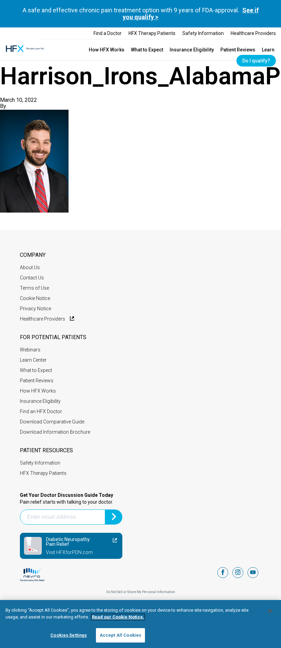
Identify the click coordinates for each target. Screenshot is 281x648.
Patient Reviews (237, 49)
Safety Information (203, 33)
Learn (268, 49)
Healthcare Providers (253, 33)
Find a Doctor (108, 33)
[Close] (270, 611)
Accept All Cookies (120, 635)
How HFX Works (106, 49)
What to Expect (147, 49)
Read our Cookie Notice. (118, 617)
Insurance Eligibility (192, 49)
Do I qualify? (256, 60)
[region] (140, 624)
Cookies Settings (68, 635)
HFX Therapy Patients (152, 33)
